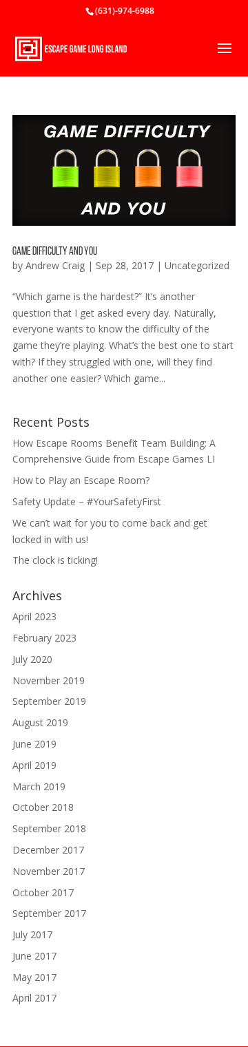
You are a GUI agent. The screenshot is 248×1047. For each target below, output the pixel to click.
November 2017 (48, 871)
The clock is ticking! (55, 560)
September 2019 (49, 701)
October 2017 (43, 892)
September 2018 (49, 828)
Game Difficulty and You (54, 251)
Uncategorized (197, 265)
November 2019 (48, 680)
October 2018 (43, 807)
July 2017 (32, 934)
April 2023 (34, 616)
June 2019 (34, 743)
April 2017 (34, 997)
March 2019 (38, 786)
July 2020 (32, 659)
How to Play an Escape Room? (80, 480)
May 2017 (34, 977)
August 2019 (40, 722)
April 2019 (34, 765)
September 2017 (49, 913)
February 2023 (44, 637)
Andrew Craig (55, 265)
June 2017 (34, 955)
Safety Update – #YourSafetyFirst (86, 501)
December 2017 (48, 849)
